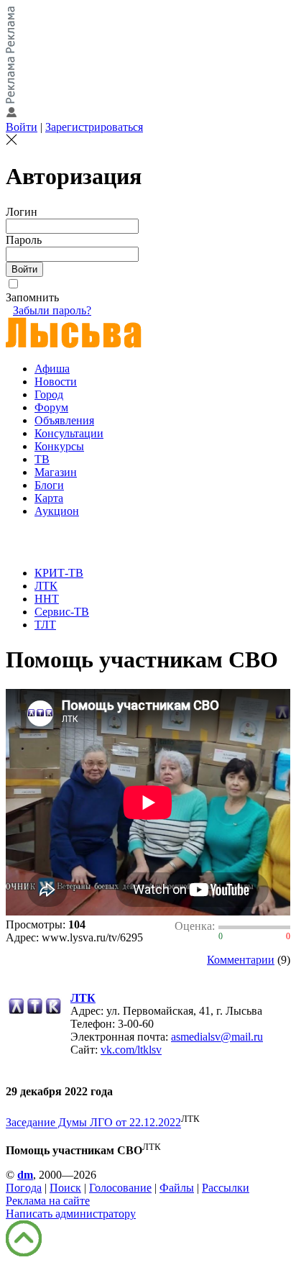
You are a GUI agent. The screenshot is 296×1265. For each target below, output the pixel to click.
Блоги (49, 485)
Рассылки (225, 1188)
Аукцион (56, 511)
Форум (51, 407)
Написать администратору (71, 1213)
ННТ (46, 599)
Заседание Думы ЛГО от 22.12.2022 (93, 1123)
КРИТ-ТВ (58, 573)
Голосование (120, 1188)
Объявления (64, 420)
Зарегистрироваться (94, 127)
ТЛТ (45, 624)
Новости (55, 381)
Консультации (68, 433)
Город (48, 394)
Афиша (52, 368)
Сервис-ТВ (61, 612)
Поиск (65, 1188)
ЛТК (45, 586)
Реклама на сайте (48, 1201)
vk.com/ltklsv (131, 1049)
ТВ (42, 459)
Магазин (55, 472)
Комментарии (240, 960)
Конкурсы (59, 446)
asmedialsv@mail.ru (217, 1037)
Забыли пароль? (52, 310)
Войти (21, 127)
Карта (48, 498)
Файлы (176, 1188)
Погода (24, 1188)
